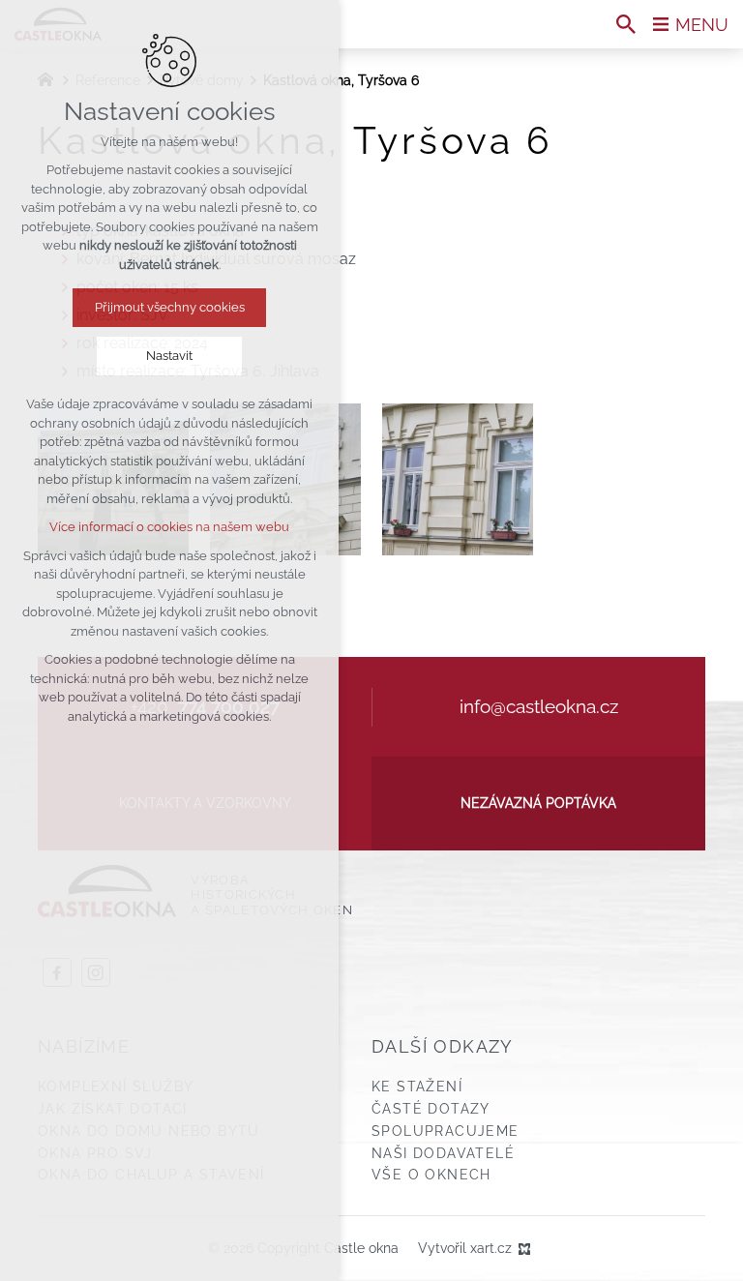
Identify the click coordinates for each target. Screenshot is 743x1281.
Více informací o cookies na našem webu (169, 527)
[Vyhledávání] (626, 24)
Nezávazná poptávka (538, 803)
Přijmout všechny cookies (170, 307)
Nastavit (169, 355)
